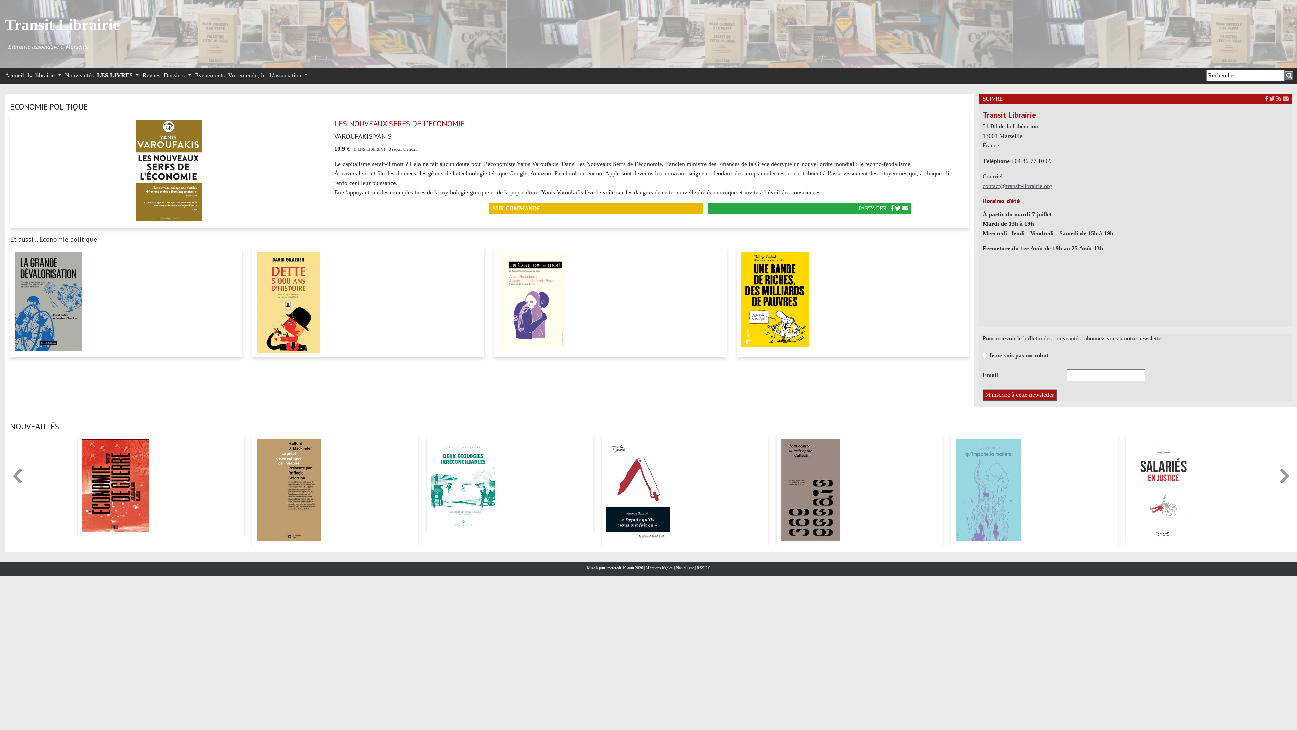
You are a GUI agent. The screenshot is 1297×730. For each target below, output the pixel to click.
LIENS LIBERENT (370, 149)
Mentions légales (660, 568)
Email (990, 375)
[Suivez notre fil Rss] (1278, 99)
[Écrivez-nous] (905, 208)
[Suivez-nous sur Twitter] (1272, 99)
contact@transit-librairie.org (1017, 185)
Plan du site (685, 568)
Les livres (115, 75)
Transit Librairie (62, 24)
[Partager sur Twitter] (898, 208)
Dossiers (175, 75)
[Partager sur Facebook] (892, 208)
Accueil (14, 75)
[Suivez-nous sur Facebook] (1266, 99)
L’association (286, 75)
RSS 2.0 (703, 568)
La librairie (41, 75)
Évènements (210, 75)
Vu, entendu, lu (247, 75)
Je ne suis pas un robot (1017, 355)
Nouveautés (79, 75)
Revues (151, 75)
